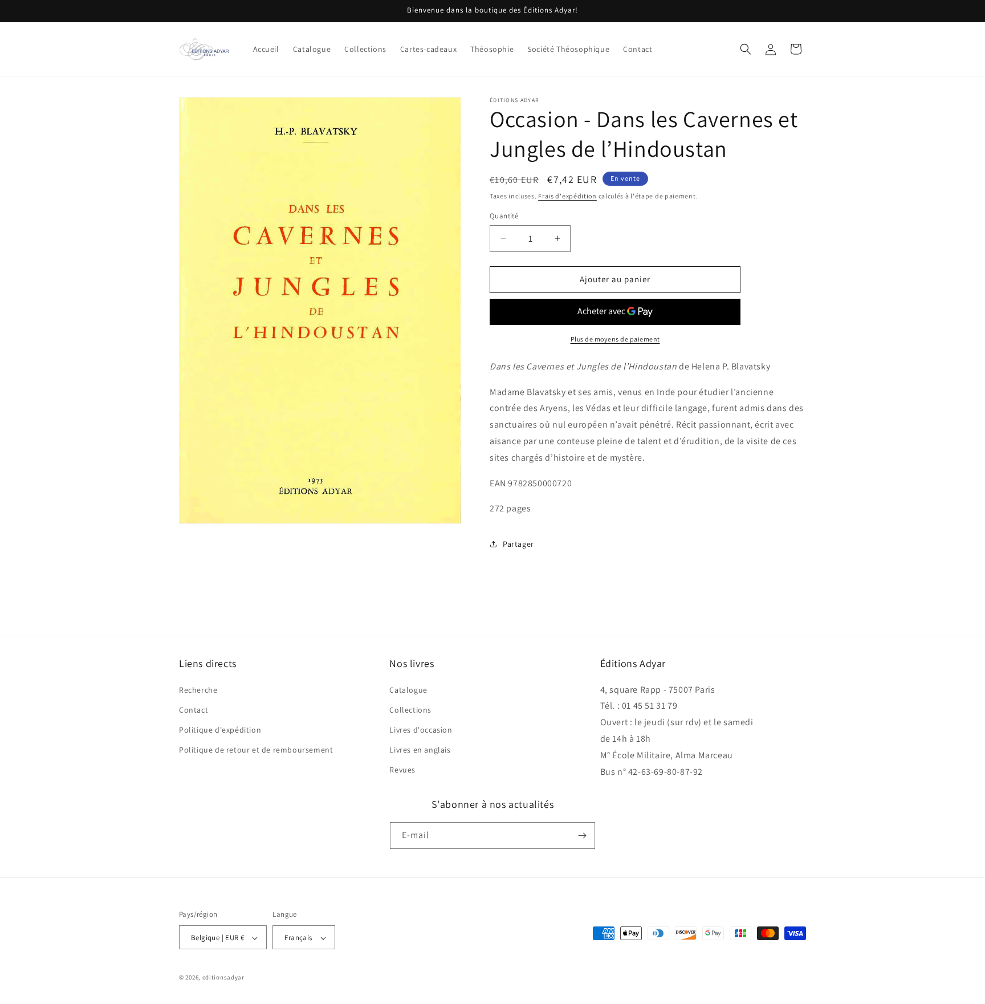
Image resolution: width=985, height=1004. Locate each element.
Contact (193, 710)
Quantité (504, 216)
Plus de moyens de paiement (615, 339)
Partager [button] (518, 544)
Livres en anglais (419, 750)
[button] (745, 49)
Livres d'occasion (420, 730)
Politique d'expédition (220, 730)
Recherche (198, 690)
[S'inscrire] (582, 835)
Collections (410, 710)
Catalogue (408, 690)
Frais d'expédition (567, 196)
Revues (402, 770)
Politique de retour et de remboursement (256, 750)
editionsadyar (223, 978)
